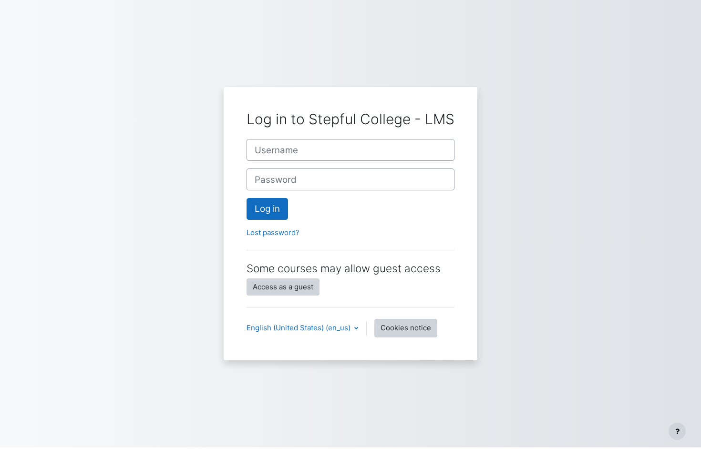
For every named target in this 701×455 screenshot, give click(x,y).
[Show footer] (677, 431)
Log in (267, 208)
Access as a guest (283, 286)
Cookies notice (406, 327)
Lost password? (273, 232)
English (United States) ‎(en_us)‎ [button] (299, 327)
